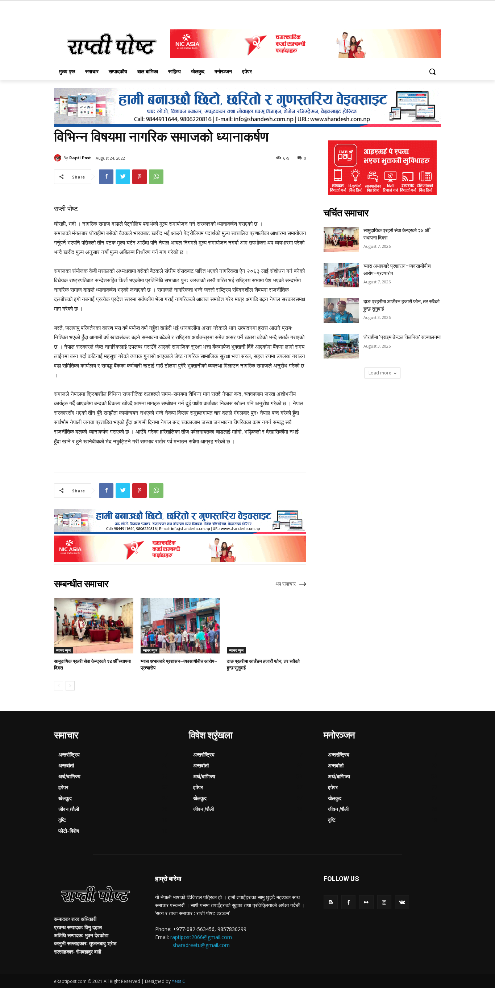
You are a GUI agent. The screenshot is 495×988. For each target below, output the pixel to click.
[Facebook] (106, 176)
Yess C (178, 981)
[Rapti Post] (58, 157)
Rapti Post (80, 157)
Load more (380, 373)
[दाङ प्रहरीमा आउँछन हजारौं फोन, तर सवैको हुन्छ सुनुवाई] (266, 625)
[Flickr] (366, 902)
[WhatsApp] (156, 176)
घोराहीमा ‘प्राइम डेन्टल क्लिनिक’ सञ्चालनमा (402, 337)
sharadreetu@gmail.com (201, 945)
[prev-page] (58, 685)
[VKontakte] (402, 902)
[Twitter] (123, 176)
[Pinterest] (139, 176)
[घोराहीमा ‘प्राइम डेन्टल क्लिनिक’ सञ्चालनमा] (341, 346)
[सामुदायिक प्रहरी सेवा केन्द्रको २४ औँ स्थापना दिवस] (93, 625)
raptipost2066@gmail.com (201, 937)
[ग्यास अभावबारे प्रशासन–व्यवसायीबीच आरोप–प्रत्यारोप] (180, 625)
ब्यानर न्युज (63, 650)
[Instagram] (384, 902)
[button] (432, 71)
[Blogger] (331, 902)
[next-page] (70, 685)
